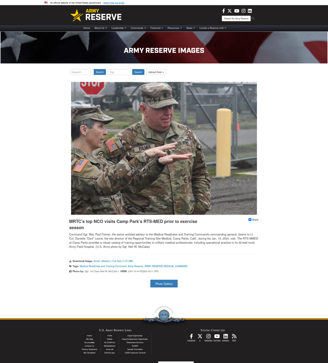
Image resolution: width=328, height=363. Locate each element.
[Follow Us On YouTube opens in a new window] (217, 337)
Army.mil (109, 349)
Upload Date (155, 72)
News (189, 28)
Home (87, 28)
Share (255, 219)
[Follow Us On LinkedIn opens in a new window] (225, 337)
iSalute (109, 339)
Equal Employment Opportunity (135, 339)
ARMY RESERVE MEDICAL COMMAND (166, 266)
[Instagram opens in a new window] (243, 10)
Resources (173, 28)
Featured (155, 28)
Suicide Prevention (135, 349)
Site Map (89, 339)
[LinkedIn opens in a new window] (250, 10)
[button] (115, 3)
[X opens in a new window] (229, 10)
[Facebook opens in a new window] (223, 10)
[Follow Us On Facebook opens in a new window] (191, 337)
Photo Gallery (164, 284)
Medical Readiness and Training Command (103, 266)
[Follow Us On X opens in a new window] (200, 337)
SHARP (135, 346)
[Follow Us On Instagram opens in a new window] (208, 337)
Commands (137, 28)
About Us (99, 28)
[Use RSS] (234, 337)
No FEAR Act (109, 342)
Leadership (118, 28)
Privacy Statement (89, 349)
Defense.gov (109, 353)
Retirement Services (135, 342)
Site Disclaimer (89, 353)
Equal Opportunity (135, 336)
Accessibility (89, 342)
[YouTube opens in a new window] (236, 10)
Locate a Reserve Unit (212, 28)
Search (100, 72)
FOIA (109, 336)
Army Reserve (135, 266)
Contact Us (89, 346)
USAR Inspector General (135, 353)
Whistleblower (109, 346)
